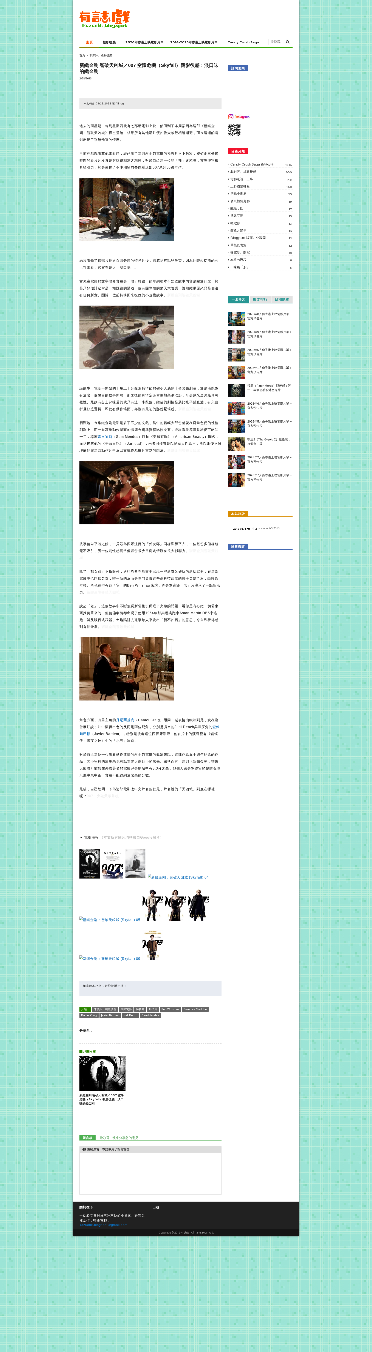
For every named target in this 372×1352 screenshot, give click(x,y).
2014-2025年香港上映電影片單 (194, 42)
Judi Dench (131, 1015)
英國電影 (126, 1009)
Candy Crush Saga (243, 42)
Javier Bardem (110, 1015)
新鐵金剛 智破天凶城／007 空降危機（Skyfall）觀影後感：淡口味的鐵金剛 (101, 1099)
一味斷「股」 (261, 267)
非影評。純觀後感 (101, 55)
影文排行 (260, 299)
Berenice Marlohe (195, 1009)
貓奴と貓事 (261, 230)
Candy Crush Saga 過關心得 (261, 164)
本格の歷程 (261, 260)
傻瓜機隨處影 (261, 201)
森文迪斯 (105, 437)
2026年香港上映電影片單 (145, 42)
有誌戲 (185, 1232)
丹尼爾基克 (125, 720)
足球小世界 (261, 194)
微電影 (261, 223)
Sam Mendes (150, 1015)
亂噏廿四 (261, 208)
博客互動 (261, 216)
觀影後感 (109, 42)
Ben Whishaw (170, 1009)
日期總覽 (282, 299)
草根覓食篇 (261, 245)
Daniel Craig (89, 1015)
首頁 (82, 55)
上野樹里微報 (261, 186)
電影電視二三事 (261, 179)
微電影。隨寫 (261, 252)
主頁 (89, 42)
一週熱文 (238, 299)
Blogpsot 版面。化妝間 (261, 238)
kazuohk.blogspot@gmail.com (103, 1225)
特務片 (140, 1009)
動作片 (153, 1009)
